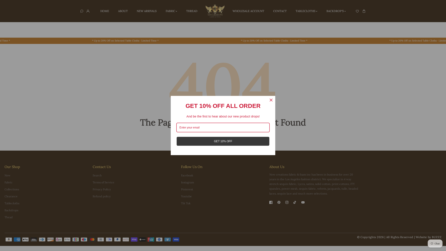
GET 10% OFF (223, 141)
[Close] (271, 100)
